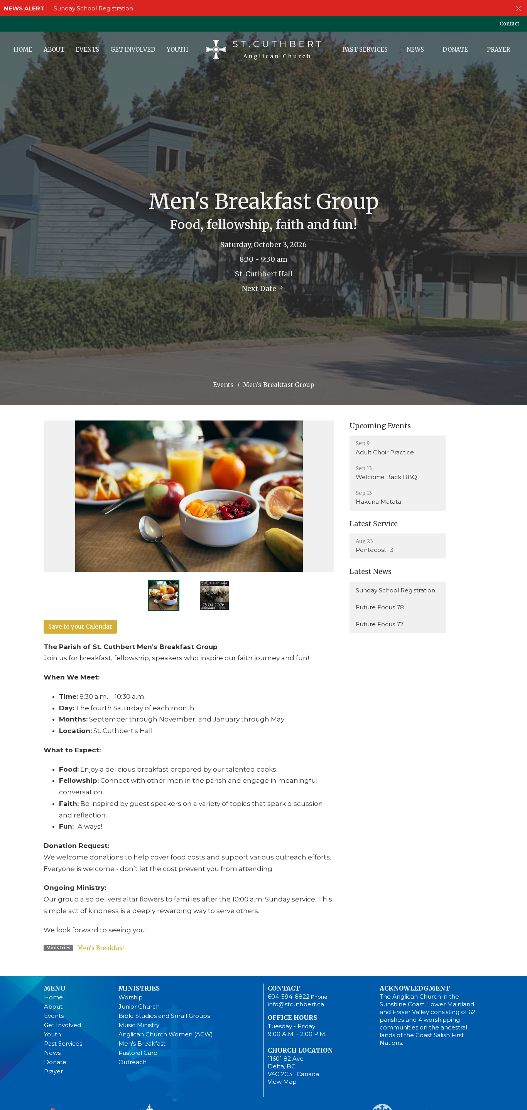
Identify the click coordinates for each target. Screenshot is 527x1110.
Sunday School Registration (93, 8)
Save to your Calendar (80, 626)
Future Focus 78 (380, 607)
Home (23, 49)
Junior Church (139, 1006)
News (415, 49)
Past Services (365, 49)
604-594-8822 (288, 996)
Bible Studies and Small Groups (164, 1015)
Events (87, 49)
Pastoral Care (137, 1052)
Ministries (139, 988)
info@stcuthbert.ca (296, 1004)
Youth (177, 49)
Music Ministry (138, 1025)
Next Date (260, 288)
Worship (130, 997)
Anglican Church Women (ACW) (165, 1034)
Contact (509, 23)
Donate (455, 49)
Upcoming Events (380, 425)
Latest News (371, 571)
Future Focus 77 (380, 624)
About (54, 49)
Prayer (498, 49)
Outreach (132, 1062)
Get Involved (132, 49)
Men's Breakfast (101, 948)
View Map (282, 1081)
